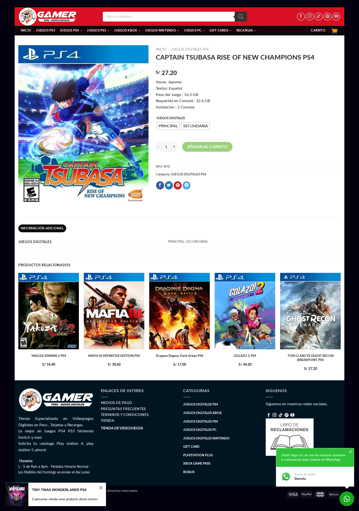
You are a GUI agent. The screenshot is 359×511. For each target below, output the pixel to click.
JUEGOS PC (192, 30)
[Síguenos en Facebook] (301, 17)
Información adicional (42, 228)
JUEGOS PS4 (69, 30)
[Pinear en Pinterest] (178, 185)
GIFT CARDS (219, 30)
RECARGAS (244, 30)
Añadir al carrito (207, 147)
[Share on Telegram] (186, 185)
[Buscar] (241, 16)
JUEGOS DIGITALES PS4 (190, 49)
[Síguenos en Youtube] (336, 17)
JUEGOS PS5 (96, 30)
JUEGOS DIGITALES (170, 118)
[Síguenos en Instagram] (310, 17)
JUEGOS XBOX (125, 30)
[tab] (42, 228)
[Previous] (18, 326)
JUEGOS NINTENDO (160, 30)
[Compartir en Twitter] (169, 185)
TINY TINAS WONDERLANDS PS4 (59, 490)
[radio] (168, 126)
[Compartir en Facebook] (160, 185)
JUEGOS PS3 (45, 30)
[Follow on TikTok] (319, 17)
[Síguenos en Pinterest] (327, 17)
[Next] (340, 326)
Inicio (26, 30)
